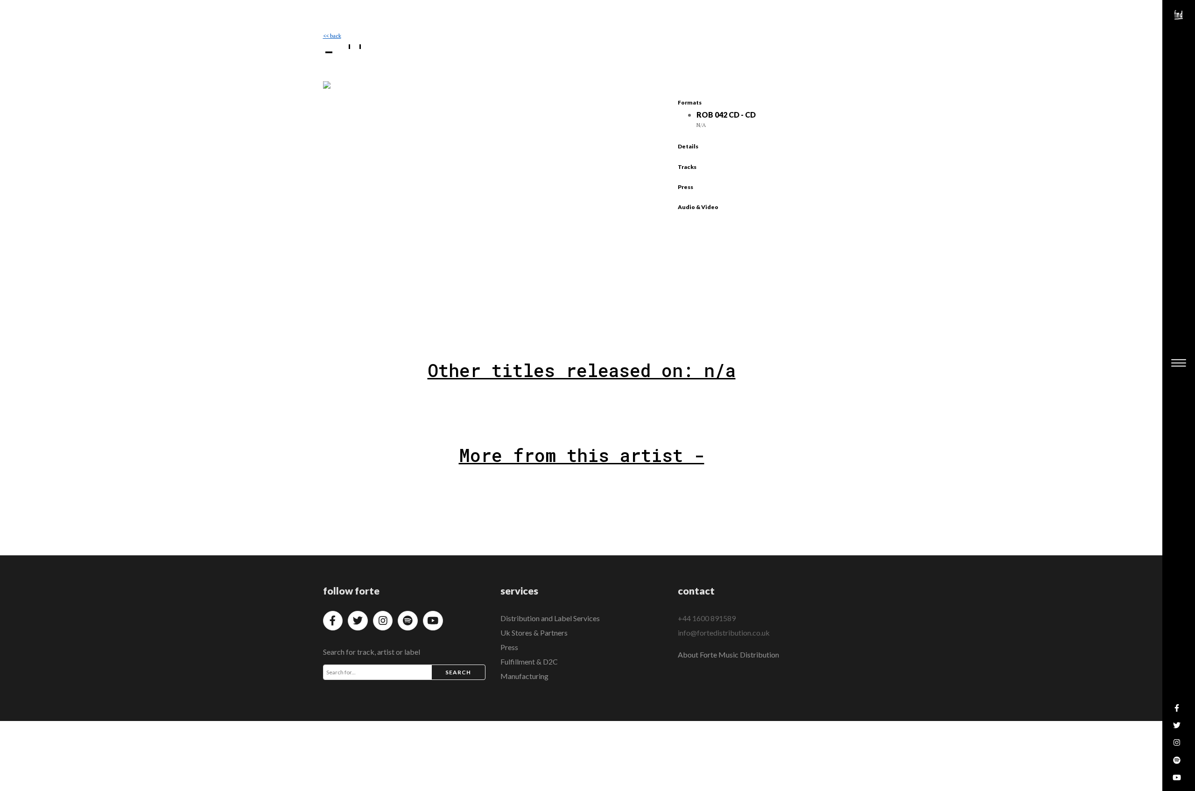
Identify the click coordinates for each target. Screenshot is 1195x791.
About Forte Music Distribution (728, 654)
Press (509, 647)
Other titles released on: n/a (582, 370)
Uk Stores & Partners (534, 632)
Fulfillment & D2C (529, 661)
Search (458, 672)
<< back (332, 35)
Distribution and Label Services (550, 618)
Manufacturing (524, 676)
